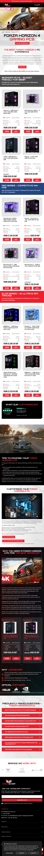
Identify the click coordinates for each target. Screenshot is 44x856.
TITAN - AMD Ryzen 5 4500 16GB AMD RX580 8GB (10, 158)
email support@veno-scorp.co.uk (13, 540)
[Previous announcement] (2, 1)
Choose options (7, 131)
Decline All (33, 853)
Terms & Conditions (28, 803)
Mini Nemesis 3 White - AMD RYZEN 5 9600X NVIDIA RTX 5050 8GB (10, 220)
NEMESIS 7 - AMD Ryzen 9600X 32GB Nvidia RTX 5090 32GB (10, 328)
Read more (22, 66)
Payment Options (6, 832)
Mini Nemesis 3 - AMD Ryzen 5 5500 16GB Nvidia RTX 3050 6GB (11, 266)
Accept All (21, 853)
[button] (41, 5)
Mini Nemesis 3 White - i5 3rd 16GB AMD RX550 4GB (32, 112)
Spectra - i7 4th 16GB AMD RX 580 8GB (31, 157)
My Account (5, 826)
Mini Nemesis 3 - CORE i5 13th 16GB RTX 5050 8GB (32, 265)
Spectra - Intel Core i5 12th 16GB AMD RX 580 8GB (32, 220)
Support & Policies (6, 836)
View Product (16, 131)
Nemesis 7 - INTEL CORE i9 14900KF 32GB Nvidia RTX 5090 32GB (32, 328)
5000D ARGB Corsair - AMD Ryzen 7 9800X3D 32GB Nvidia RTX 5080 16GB (10, 375)
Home (3, 32)
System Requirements (22, 43)
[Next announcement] (41, 1)
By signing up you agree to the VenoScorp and (18, 803)
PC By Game (7, 32)
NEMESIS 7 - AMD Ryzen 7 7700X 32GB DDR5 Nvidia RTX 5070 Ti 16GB (32, 374)
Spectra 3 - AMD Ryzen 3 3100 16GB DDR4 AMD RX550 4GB (10, 112)
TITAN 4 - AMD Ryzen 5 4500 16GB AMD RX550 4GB (10, 637)
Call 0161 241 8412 (8, 537)
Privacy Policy (30, 849)
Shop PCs (4, 821)
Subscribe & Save (22, 800)
